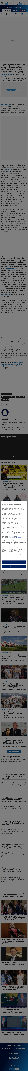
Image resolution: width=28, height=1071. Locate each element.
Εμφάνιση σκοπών (14, 558)
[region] (14, 535)
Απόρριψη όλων (14, 566)
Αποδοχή (14, 562)
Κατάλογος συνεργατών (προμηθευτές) (11, 554)
